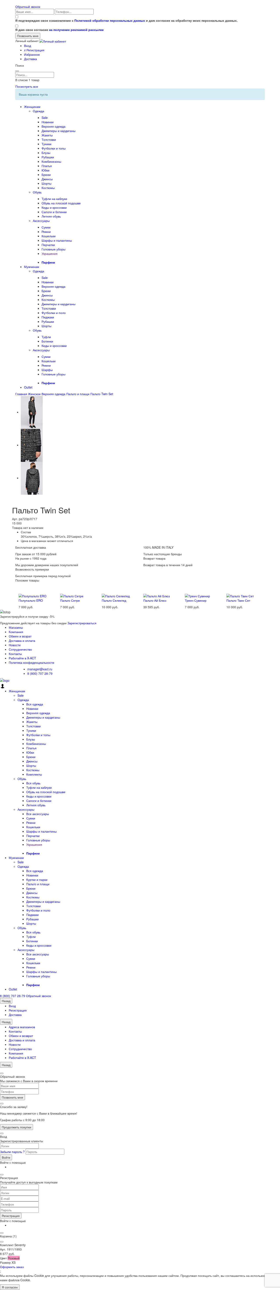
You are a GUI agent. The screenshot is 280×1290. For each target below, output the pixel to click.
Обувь (37, 192)
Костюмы (48, 188)
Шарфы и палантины (57, 240)
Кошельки (49, 236)
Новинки (48, 122)
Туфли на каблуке (54, 198)
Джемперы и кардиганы (58, 130)
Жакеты (47, 135)
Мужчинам (31, 266)
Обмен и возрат (20, 636)
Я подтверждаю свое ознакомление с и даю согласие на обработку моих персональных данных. (126, 20)
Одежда (38, 111)
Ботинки (47, 341)
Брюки (46, 174)
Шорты (46, 183)
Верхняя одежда (53, 126)
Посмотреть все (26, 86)
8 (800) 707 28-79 (39, 673)
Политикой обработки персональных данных (109, 20)
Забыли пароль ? (13, 1151)
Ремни (46, 231)
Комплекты (34, 774)
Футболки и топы (54, 148)
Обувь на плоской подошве (61, 203)
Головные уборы (53, 249)
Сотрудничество (20, 649)
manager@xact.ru (39, 669)
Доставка (30, 59)
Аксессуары (41, 220)
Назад (6, 1001)
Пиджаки (48, 317)
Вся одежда (34, 704)
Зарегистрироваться (81, 623)
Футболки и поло (54, 312)
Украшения (50, 253)
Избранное (32, 54)
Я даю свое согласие (59, 29)
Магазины (16, 627)
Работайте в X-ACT (22, 658)
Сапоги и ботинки (54, 212)
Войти (6, 1157)
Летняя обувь (51, 216)
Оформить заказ (12, 1267)
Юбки (45, 170)
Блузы (46, 152)
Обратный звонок (27, 6)
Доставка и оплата (22, 640)
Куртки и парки (36, 879)
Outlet (28, 387)
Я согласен (10, 1287)
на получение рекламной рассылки (76, 29)
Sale (45, 117)
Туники (46, 144)
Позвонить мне (12, 1097)
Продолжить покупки (16, 1127)
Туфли (46, 337)
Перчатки (48, 245)
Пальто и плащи (37, 884)
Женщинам (32, 106)
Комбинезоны (51, 161)
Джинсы (47, 179)
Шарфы (47, 370)
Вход (27, 45)
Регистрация (34, 50)
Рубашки (48, 157)
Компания (16, 632)
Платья (47, 166)
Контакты (15, 653)
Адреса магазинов (22, 1027)
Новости (15, 645)
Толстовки (49, 139)
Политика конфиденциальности (31, 662)
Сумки (46, 227)
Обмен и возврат (21, 1035)
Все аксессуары (37, 814)
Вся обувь (33, 783)
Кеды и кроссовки (54, 207)
